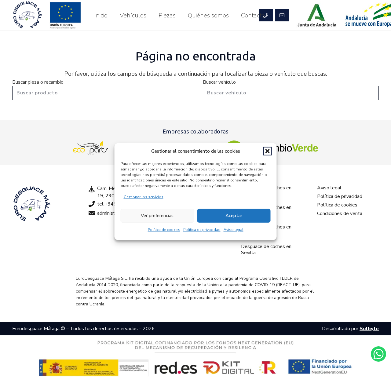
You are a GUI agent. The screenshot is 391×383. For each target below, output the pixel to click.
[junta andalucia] (317, 15)
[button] (268, 151)
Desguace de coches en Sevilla (266, 249)
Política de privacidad (202, 229)
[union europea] (65, 15)
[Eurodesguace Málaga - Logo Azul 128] (27, 15)
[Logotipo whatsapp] (378, 354)
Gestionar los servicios (143, 196)
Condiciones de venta (339, 213)
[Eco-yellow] (90, 147)
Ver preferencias (157, 216)
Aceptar (233, 216)
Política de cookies (164, 229)
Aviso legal (233, 229)
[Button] (282, 15)
